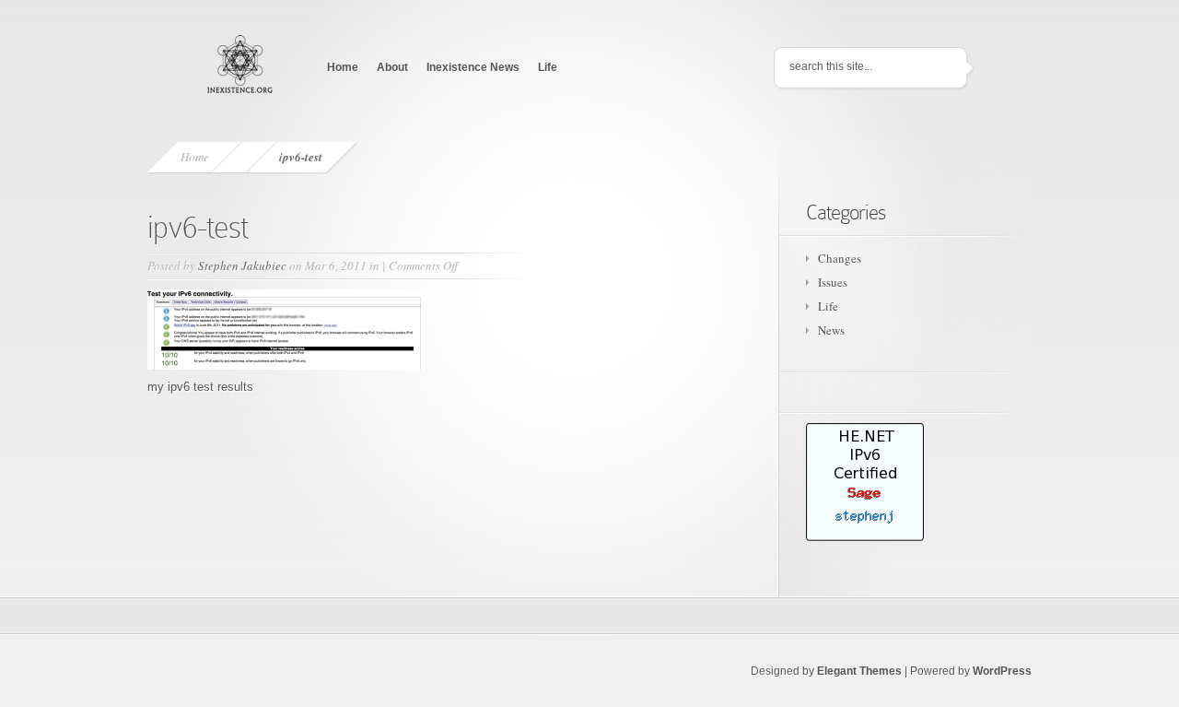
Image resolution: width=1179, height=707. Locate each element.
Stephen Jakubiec (242, 265)
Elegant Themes (859, 671)
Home (342, 67)
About (392, 67)
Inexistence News (472, 67)
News (831, 330)
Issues (832, 282)
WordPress (1002, 671)
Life (547, 67)
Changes (839, 258)
